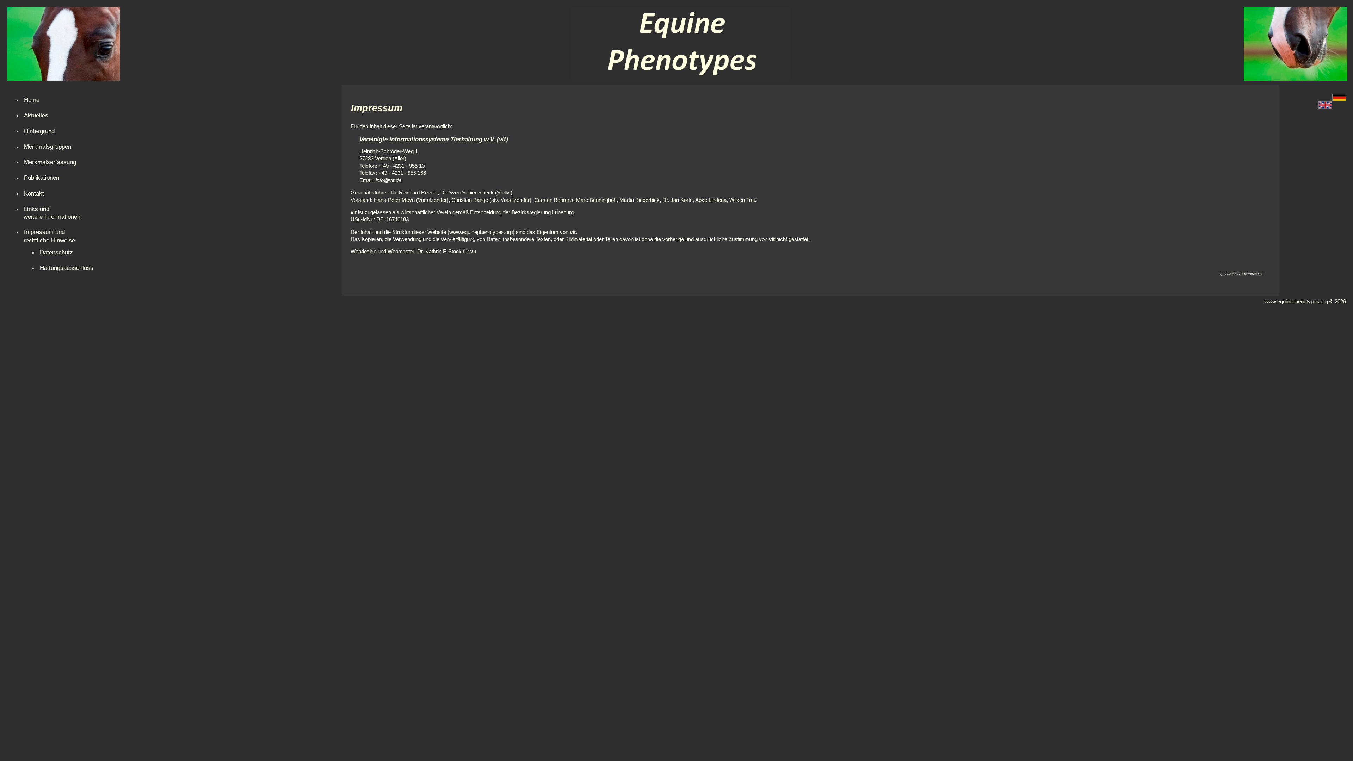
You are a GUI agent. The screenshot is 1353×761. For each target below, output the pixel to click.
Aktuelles (36, 115)
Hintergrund (39, 131)
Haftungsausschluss (66, 267)
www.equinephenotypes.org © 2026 (1305, 301)
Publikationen (41, 177)
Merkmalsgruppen (47, 146)
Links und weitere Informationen (52, 212)
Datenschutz (56, 252)
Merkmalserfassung (50, 162)
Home (31, 99)
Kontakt (34, 193)
